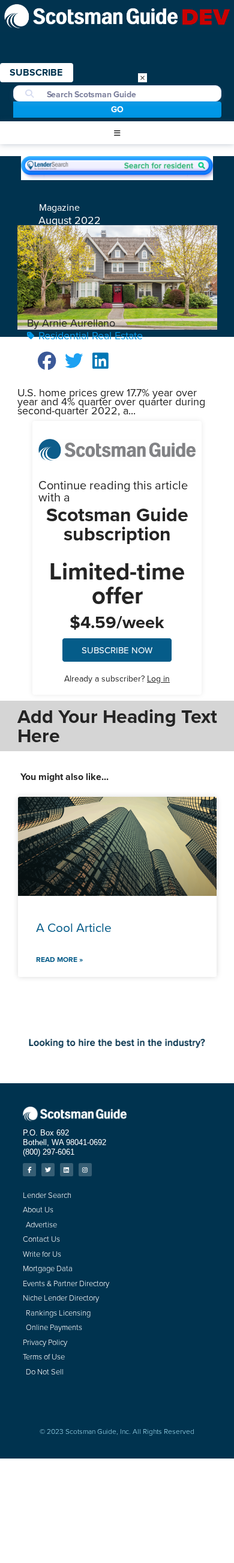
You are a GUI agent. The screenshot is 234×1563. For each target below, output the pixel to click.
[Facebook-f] (29, 1169)
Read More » (59, 959)
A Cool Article (74, 927)
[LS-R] (117, 176)
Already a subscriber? (117, 679)
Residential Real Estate (90, 335)
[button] (117, 133)
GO (117, 109)
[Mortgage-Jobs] (117, 1051)
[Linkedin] (66, 1169)
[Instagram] (85, 1169)
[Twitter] (48, 1169)
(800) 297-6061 (48, 1151)
